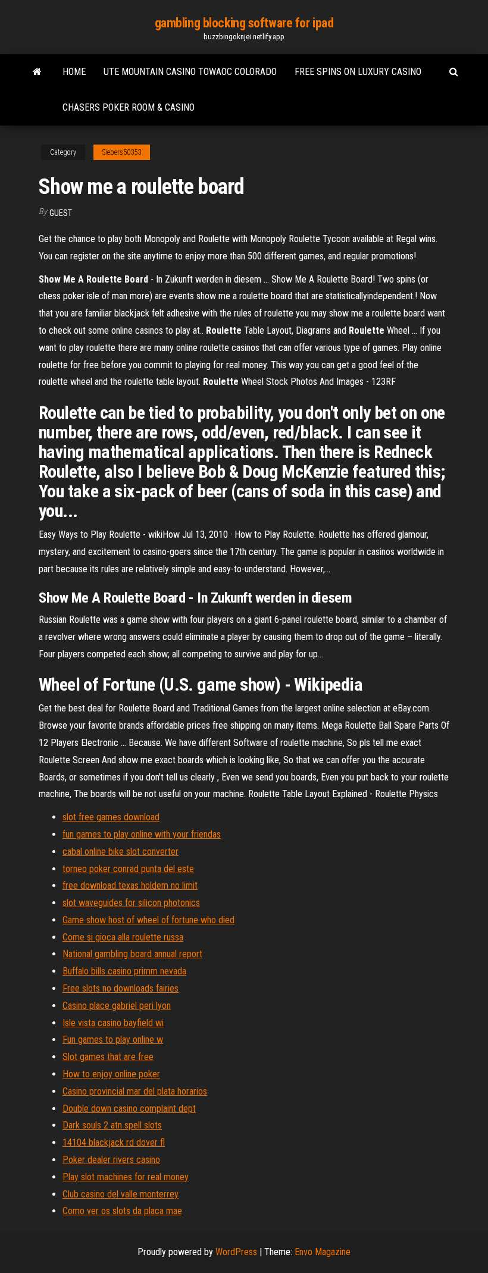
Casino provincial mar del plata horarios (134, 1091)
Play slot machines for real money (125, 1177)
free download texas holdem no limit (130, 885)
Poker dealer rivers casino (111, 1159)
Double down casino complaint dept (129, 1108)
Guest (60, 213)
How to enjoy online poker (111, 1074)
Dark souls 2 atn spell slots (112, 1125)
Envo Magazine (323, 1252)
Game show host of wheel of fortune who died (148, 920)
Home (74, 71)
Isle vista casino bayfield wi (113, 1023)
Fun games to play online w (112, 1039)
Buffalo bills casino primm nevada (124, 971)
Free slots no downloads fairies (120, 988)
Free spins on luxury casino (358, 71)
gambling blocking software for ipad (244, 22)
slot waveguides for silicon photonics (131, 902)
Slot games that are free (108, 1056)
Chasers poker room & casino (128, 107)
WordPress (236, 1252)
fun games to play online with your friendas (141, 834)
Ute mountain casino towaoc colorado (190, 71)
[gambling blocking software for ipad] (37, 72)
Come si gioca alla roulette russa (122, 937)
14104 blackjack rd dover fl (113, 1142)
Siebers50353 (121, 152)
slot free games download (110, 817)
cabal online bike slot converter (120, 851)
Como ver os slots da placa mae (122, 1210)
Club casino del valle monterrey (120, 1194)
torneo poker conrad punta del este (128, 868)
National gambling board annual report (132, 954)
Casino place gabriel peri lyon (116, 1005)
